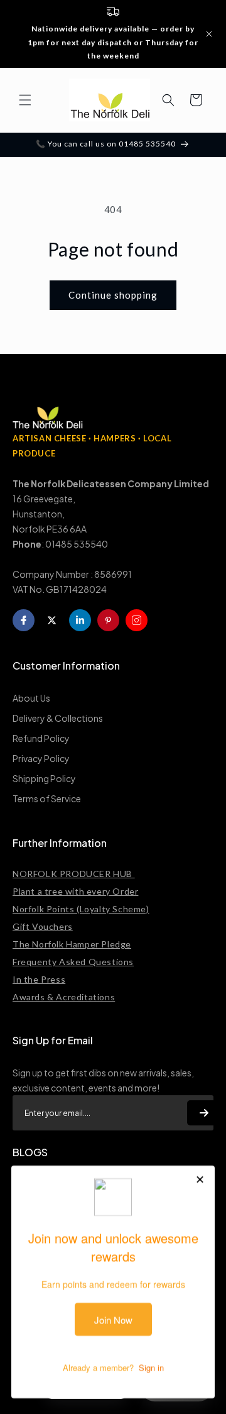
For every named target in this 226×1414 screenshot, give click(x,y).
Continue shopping (113, 295)
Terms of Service (47, 798)
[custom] (137, 620)
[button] (25, 100)
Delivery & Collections (58, 718)
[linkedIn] (80, 620)
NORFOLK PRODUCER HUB (74, 873)
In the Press (39, 979)
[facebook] (24, 620)
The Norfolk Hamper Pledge (72, 944)
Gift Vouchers (43, 926)
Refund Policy (41, 738)
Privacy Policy (41, 758)
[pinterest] (108, 620)
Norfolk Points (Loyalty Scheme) (81, 908)
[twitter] (52, 620)
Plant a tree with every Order (75, 891)
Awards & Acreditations (64, 996)
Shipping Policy (44, 778)
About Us (31, 698)
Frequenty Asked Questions (73, 961)
